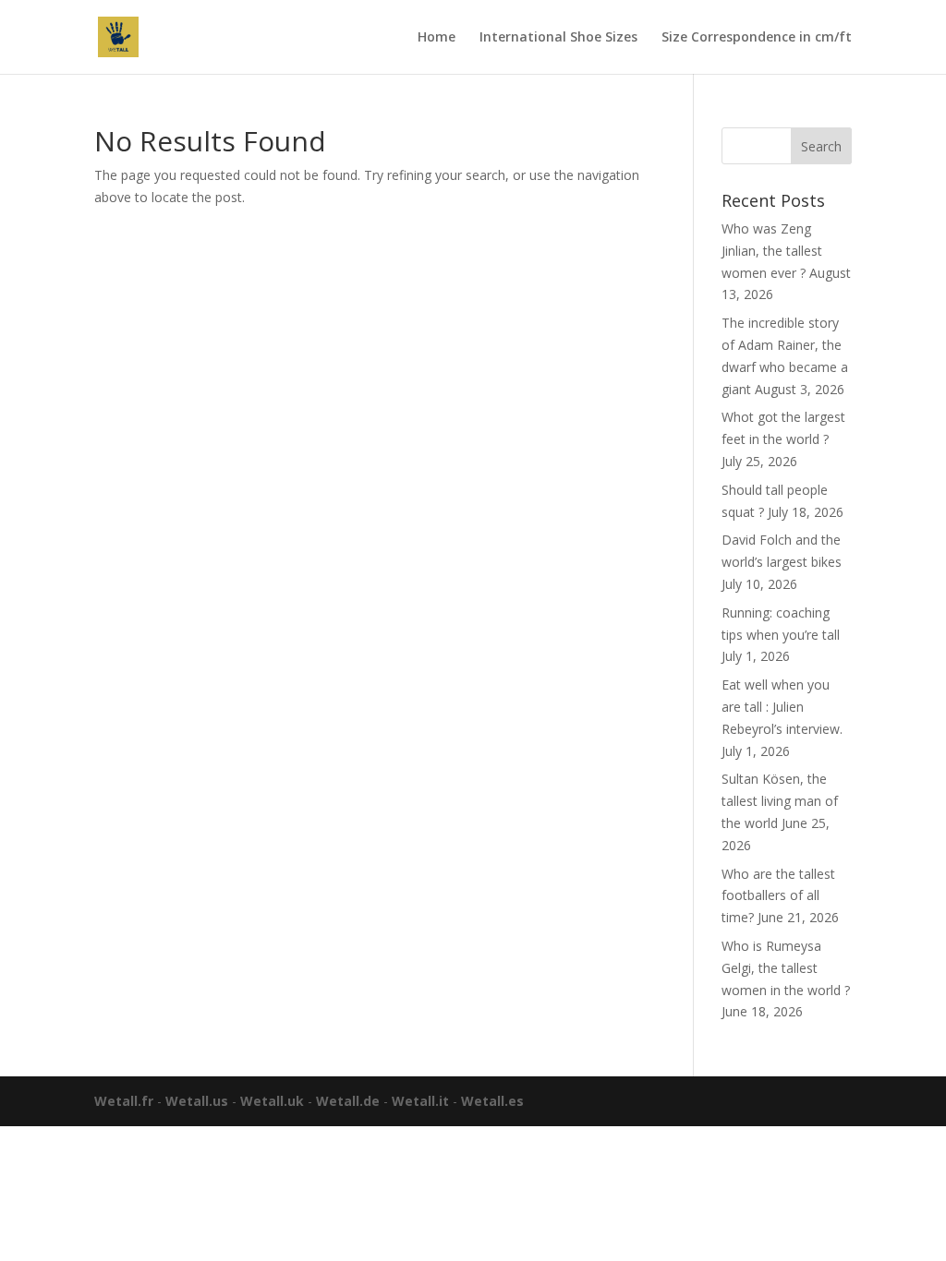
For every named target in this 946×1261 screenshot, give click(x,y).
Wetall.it (420, 1101)
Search (821, 146)
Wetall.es (492, 1101)
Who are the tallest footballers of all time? (778, 896)
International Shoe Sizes (558, 37)
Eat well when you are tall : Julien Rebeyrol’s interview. (782, 707)
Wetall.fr (123, 1101)
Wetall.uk (272, 1101)
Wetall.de (348, 1101)
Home (436, 37)
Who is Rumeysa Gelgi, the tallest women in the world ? (786, 968)
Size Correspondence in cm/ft (756, 37)
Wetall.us (196, 1101)
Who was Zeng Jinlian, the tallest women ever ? (772, 251)
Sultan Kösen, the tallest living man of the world (780, 801)
